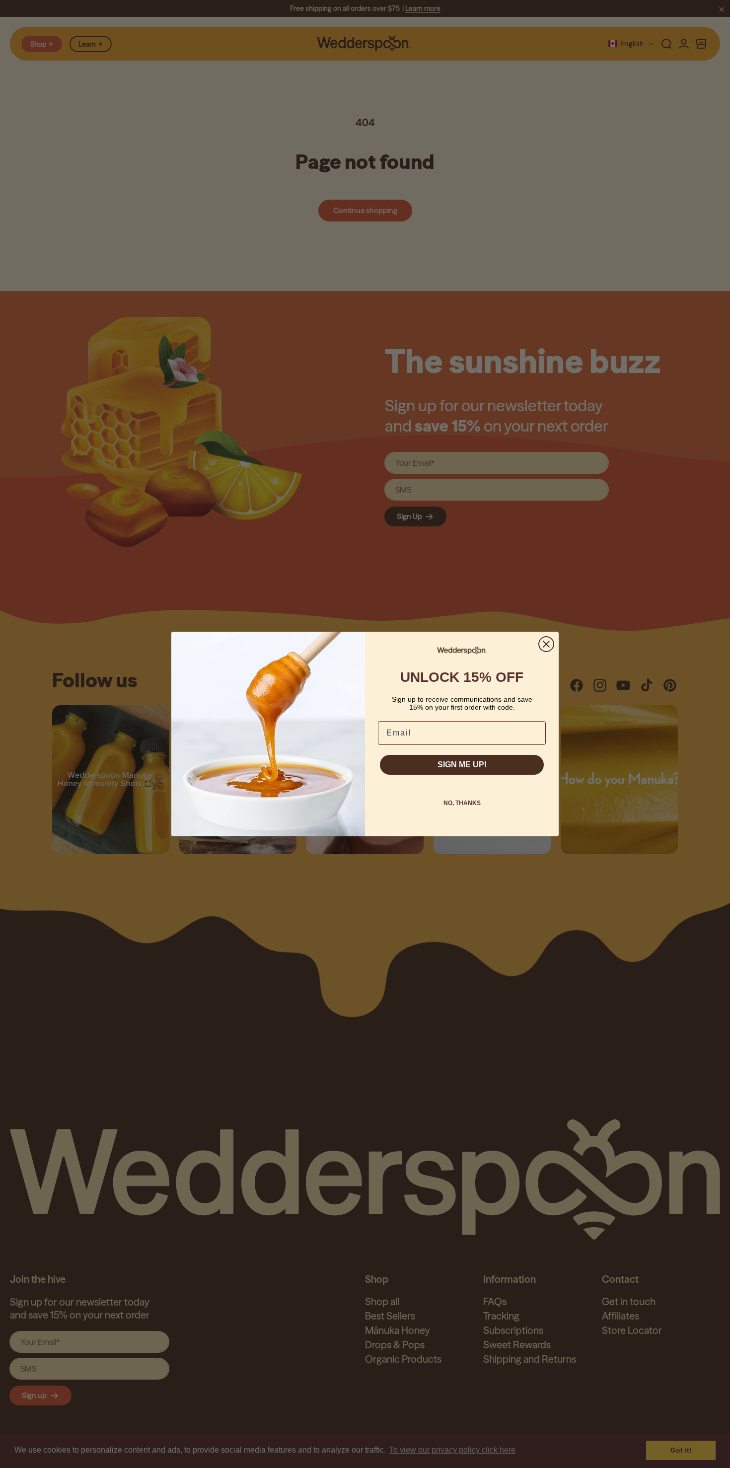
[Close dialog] (546, 644)
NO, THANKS (462, 803)
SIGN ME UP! (462, 764)
